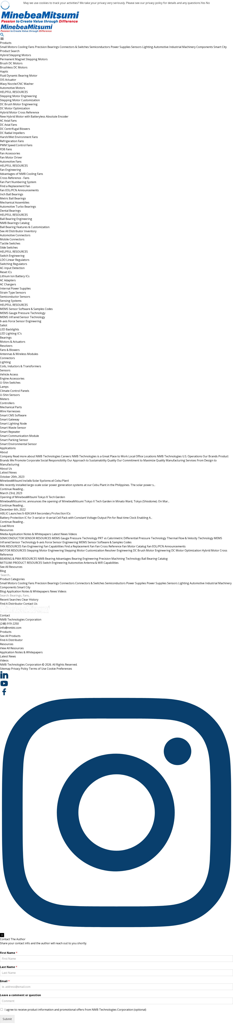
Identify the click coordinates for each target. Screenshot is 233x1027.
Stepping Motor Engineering (18, 96)
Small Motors (9, 47)
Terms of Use (37, 669)
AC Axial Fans (8, 120)
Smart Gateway (9, 419)
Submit (7, 1019)
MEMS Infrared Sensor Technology (22, 317)
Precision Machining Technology (120, 558)
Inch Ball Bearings (11, 194)
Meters (4, 399)
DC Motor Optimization (15, 108)
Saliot (3, 325)
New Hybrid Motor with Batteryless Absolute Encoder (34, 116)
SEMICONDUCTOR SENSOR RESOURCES (25, 538)
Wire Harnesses (10, 411)
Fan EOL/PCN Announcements (19, 190)
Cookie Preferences (59, 669)
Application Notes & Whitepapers (30, 534)
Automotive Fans (10, 161)
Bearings (6, 337)
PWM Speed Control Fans (16, 145)
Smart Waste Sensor (13, 427)
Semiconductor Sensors (15, 296)
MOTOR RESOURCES (13, 550)
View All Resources (12, 648)
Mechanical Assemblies (14, 202)
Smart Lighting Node (13, 423)
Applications (8, 448)
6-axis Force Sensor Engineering (20, 321)
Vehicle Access (9, 374)
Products (5, 43)
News (53, 591)
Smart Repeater (10, 432)
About (4, 452)
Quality (136, 460)
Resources (6, 530)
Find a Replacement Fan (15, 186)
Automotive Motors (12, 88)
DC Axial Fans (8, 125)
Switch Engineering (12, 256)
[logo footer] (116, 609)
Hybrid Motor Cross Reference (19, 112)
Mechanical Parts (11, 407)
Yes (203, 3)
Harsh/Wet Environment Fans (19, 137)
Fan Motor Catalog (134, 546)
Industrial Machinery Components (191, 47)
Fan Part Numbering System (18, 182)
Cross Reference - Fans (14, 178)
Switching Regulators (13, 264)
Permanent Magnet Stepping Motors (24, 59)
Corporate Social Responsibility (67, 460)
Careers (94, 456)
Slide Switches (9, 247)
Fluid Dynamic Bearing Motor (18, 75)
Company (30, 456)
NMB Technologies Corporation (20, 619)
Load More (7, 526)
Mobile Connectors (12, 239)
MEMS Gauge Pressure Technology (22, 313)
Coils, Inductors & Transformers (20, 366)
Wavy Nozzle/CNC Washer (17, 84)
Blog (3, 571)
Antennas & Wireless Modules (19, 354)
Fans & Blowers (10, 350)
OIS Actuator (8, 80)
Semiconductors (100, 47)
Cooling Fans (26, 47)
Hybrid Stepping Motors (15, 55)
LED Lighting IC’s (11, 333)
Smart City (220, 47)
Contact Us (30, 604)
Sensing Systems (10, 301)
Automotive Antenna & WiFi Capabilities (93, 563)
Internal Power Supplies (15, 288)
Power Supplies (121, 47)
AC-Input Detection (12, 268)
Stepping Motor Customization (20, 100)
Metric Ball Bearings (13, 198)
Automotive (161, 47)
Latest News (60, 534)
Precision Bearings (47, 47)
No (208, 3)
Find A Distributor (11, 604)
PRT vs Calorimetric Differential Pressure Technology (132, 538)
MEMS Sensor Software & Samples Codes (26, 309)
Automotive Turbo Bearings (18, 206)
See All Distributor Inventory (18, 231)
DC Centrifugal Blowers (15, 129)
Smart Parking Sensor (14, 440)
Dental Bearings (10, 211)
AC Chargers (8, 284)
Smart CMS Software (13, 415)
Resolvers (6, 346)
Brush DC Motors (11, 63)
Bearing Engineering (85, 558)
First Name (8, 953)
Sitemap (5, 669)
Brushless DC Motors (13, 67)
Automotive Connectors (15, 235)
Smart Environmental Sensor (18, 444)
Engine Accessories (12, 378)
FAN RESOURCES (10, 546)
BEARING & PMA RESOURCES (18, 558)
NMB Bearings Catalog (15, 223)
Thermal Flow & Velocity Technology (190, 538)
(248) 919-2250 (9, 623)
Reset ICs (6, 272)
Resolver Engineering (118, 550)
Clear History (30, 599)
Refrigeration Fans (12, 141)
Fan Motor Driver (11, 157)
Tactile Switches (10, 243)
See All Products (10, 636)
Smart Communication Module (19, 436)
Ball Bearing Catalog (154, 558)
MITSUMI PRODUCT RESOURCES (21, 563)
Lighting (148, 47)
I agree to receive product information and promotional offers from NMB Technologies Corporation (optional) (75, 1009)
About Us (6, 468)
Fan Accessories (10, 153)
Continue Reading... (12, 489)
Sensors (136, 47)
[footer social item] (116, 675)
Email (5, 981)
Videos (72, 534)
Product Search (9, 51)
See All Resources (11, 567)
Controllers (7, 403)
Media (4, 534)
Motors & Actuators (12, 342)
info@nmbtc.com (10, 628)
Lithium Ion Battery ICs (15, 276)
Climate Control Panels (14, 391)
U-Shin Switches (10, 382)
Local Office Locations (165, 456)
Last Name (8, 967)
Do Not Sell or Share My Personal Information (22, 931)
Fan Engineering (10, 170)
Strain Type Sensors (13, 292)
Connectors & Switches (75, 47)
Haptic (4, 71)
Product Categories (12, 579)
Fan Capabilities (54, 546)
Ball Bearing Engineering (16, 219)
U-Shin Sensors (10, 395)
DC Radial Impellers (12, 133)
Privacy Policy (19, 669)
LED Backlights (9, 329)
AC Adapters (8, 280)
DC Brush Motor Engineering (19, 104)
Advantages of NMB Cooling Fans (21, 174)
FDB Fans (6, 149)
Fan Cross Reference (108, 546)
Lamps (4, 387)
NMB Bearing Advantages (54, 558)
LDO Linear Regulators (14, 260)
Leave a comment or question (20, 995)
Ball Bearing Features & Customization (24, 227)
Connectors (7, 358)
